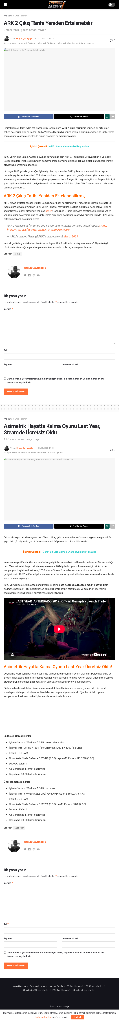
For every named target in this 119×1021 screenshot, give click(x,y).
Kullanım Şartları (43, 1017)
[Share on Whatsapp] (107, 116)
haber (49, 211)
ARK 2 (17, 254)
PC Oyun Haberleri (37, 43)
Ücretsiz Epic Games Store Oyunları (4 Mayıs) (69, 551)
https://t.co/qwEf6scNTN (22, 229)
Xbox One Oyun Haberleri (84, 990)
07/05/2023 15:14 (46, 38)
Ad (6, 350)
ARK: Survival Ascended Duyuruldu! (69, 146)
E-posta (9, 364)
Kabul (77, 1017)
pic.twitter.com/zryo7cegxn (54, 229)
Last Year (19, 828)
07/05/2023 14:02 (46, 448)
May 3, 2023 (71, 236)
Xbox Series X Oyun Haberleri (81, 43)
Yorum (8, 308)
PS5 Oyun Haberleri (56, 43)
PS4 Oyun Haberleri (61, 990)
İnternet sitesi (70, 364)
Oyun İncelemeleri (37, 986)
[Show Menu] (5, 4)
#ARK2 (103, 225)
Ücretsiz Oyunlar (55, 452)
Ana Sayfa (8, 16)
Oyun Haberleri (21, 16)
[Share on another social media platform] (112, 116)
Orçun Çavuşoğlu (24, 38)
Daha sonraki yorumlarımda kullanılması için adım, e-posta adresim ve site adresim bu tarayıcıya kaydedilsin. (55, 380)
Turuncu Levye (63, 1006)
